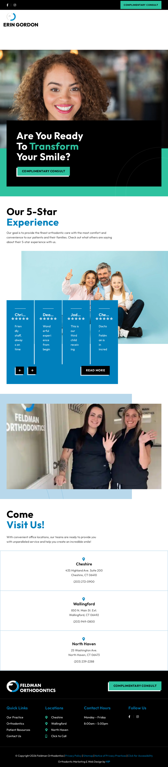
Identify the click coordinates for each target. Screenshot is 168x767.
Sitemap (88, 755)
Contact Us (14, 736)
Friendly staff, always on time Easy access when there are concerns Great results (19, 338)
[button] (158, 16)
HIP (108, 761)
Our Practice (15, 717)
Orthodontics (15, 723)
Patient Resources (18, 730)
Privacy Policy (73, 755)
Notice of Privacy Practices (110, 755)
